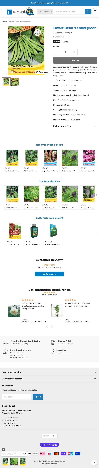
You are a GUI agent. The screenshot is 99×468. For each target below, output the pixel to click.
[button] (6, 82)
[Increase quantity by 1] (74, 52)
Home (4, 22)
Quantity (56, 47)
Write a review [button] (49, 274)
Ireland (48, 436)
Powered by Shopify (49, 464)
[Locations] (73, 353)
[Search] (88, 11)
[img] (49, 292)
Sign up (38, 396)
